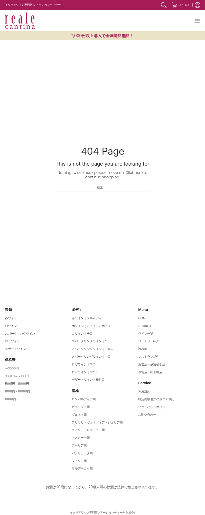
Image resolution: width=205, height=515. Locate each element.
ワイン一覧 (145, 333)
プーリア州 (79, 445)
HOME (142, 318)
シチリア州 (79, 461)
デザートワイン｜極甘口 (88, 379)
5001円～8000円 (17, 383)
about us (145, 326)
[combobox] (102, 187)
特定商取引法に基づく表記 (156, 399)
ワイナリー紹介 (148, 341)
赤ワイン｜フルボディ (87, 318)
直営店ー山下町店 (150, 372)
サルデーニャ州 (82, 468)
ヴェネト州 (79, 414)
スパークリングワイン (20, 333)
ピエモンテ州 (81, 407)
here (139, 172)
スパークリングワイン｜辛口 (91, 341)
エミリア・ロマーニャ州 (88, 430)
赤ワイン (11, 318)
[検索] (164, 5)
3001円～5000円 (17, 376)
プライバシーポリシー (153, 407)
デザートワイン (15, 349)
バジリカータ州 (82, 453)
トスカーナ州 (81, 437)
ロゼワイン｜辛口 (84, 364)
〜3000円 (12, 368)
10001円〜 (12, 399)
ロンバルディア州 (84, 399)
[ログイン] (197, 5)
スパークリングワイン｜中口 (91, 356)
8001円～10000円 (17, 391)
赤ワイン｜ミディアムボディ (91, 326)
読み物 (142, 349)
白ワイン (11, 326)
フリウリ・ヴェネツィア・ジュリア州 (97, 422)
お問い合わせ (147, 414)
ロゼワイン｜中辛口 (85, 372)
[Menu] (197, 20)
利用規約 (144, 391)
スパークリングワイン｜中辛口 (93, 349)
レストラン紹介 (148, 356)
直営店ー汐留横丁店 (151, 364)
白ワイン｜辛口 (82, 333)
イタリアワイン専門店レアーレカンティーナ (97, 512)
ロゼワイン (12, 341)
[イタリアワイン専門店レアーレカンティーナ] (20, 20)
